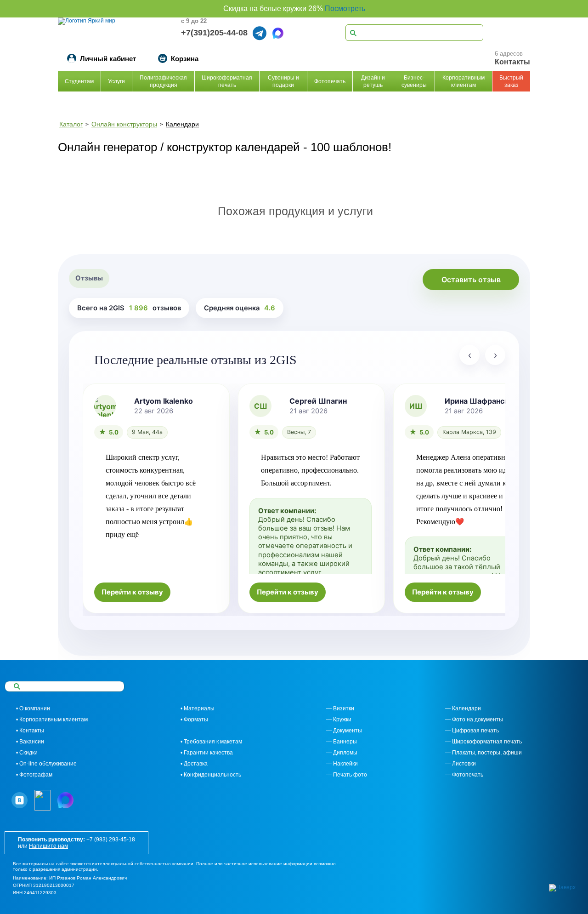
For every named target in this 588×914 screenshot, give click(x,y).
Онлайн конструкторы (124, 124)
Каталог (71, 124)
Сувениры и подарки (283, 81)
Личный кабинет (108, 59)
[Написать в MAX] (278, 33)
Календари (182, 124)
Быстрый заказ (511, 81)
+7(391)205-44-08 (214, 32)
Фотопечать (329, 81)
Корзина (184, 59)
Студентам (79, 81)
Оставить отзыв (471, 279)
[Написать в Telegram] (259, 33)
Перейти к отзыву (132, 592)
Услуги (116, 81)
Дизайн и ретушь (373, 81)
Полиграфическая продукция (163, 81)
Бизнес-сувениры (414, 81)
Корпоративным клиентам (463, 81)
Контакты (512, 62)
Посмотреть (345, 8)
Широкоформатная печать (227, 81)
